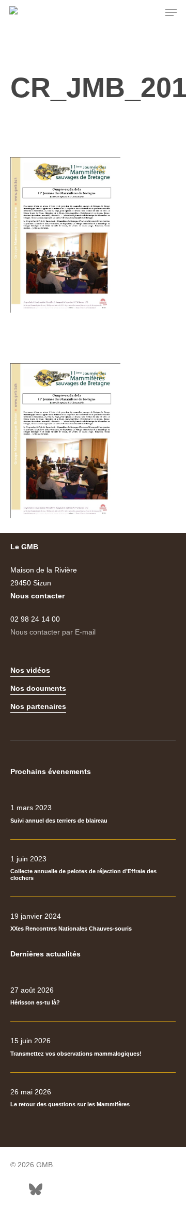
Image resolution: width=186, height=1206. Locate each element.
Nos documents (38, 688)
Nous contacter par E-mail (53, 632)
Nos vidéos (30, 670)
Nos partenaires (38, 706)
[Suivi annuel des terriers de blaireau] (93, 813)
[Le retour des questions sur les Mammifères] (93, 1098)
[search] (150, 12)
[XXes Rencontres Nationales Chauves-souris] (93, 922)
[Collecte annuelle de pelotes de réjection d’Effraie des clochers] (93, 868)
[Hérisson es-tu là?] (93, 996)
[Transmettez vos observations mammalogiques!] (93, 1047)
